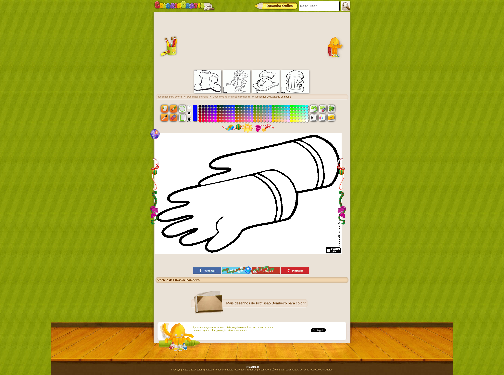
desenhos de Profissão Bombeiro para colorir (270, 303)
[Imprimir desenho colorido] (322, 117)
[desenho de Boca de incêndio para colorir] (295, 92)
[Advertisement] (252, 40)
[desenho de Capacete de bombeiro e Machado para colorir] (266, 92)
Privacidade (252, 367)
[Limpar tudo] (322, 108)
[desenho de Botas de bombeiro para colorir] (207, 92)
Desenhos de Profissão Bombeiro (231, 96)
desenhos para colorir (170, 96)
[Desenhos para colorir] (184, 6)
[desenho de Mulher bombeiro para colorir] (236, 92)
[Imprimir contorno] (313, 117)
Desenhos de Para (197, 96)
